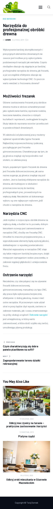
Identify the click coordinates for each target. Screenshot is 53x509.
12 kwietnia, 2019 (26, 432)
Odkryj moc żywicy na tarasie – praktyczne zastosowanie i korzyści (26, 425)
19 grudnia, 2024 (26, 419)
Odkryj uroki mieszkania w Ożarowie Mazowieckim (26, 481)
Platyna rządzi (26, 436)
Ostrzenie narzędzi (38, 315)
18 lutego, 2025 (26, 475)
